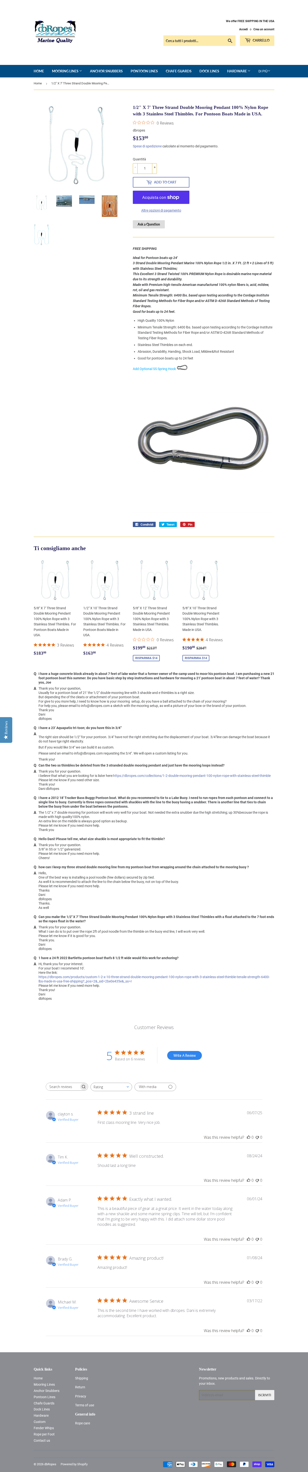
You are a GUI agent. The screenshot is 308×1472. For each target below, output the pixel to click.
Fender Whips (44, 1428)
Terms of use (84, 1405)
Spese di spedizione (147, 146)
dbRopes (50, 1464)
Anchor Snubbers (106, 71)
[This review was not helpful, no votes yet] (257, 1137)
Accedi (243, 29)
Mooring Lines (65, 71)
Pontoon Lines (144, 71)
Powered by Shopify (74, 1464)
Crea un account (263, 29)
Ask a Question (149, 224)
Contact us (42, 1440)
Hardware (237, 71)
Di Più (263, 71)
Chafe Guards (179, 71)
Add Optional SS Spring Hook (155, 369)
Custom (39, 1422)
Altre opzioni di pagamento (161, 210)
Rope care (82, 1423)
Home (39, 71)
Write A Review (184, 1055)
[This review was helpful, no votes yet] (248, 1137)
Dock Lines (209, 71)
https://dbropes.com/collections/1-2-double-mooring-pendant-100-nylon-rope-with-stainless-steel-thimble (192, 776)
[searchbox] (62, 1086)
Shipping (81, 1378)
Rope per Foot (44, 1434)
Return (80, 1387)
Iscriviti (264, 1395)
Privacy (80, 1396)
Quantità (139, 159)
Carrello (261, 40)
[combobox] (111, 1087)
